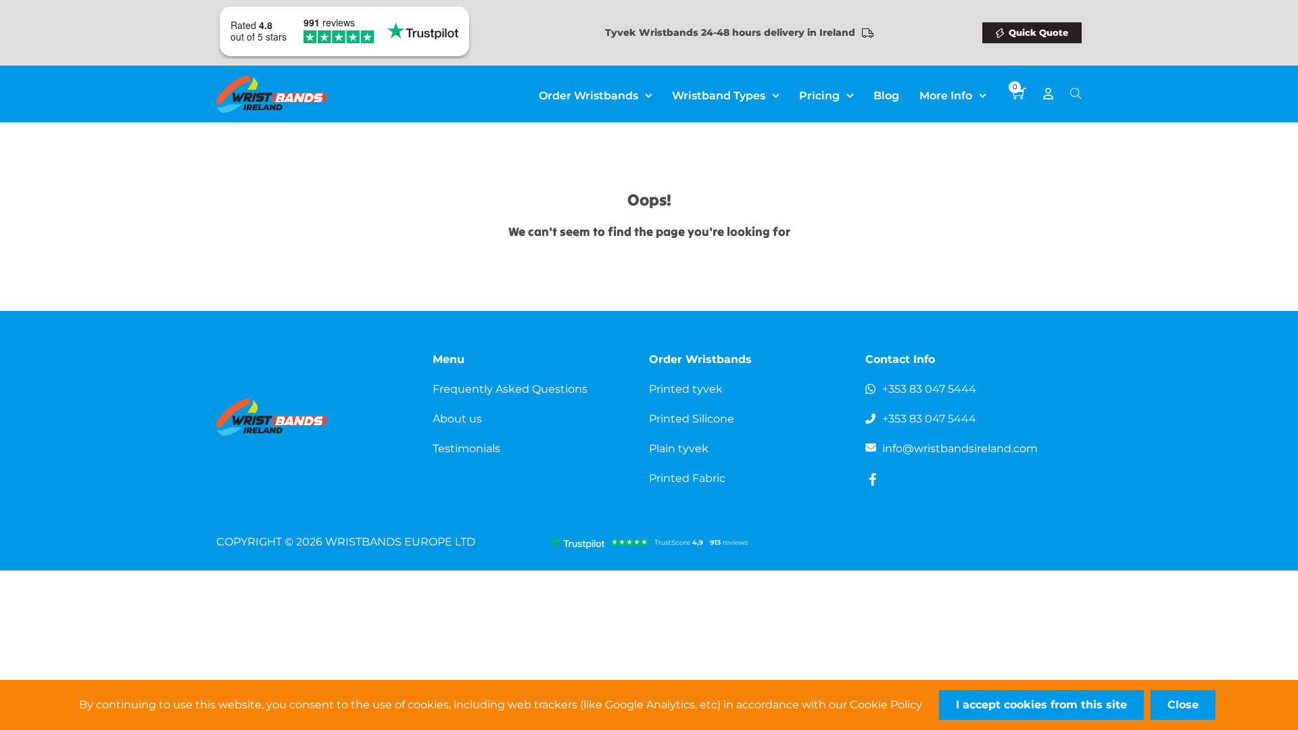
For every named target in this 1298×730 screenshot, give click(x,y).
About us (457, 418)
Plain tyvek (678, 448)
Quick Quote (1038, 32)
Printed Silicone (691, 418)
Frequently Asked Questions (510, 389)
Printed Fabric (687, 478)
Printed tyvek (686, 389)
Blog (886, 95)
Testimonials (466, 448)
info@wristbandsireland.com (960, 448)
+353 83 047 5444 (929, 389)
